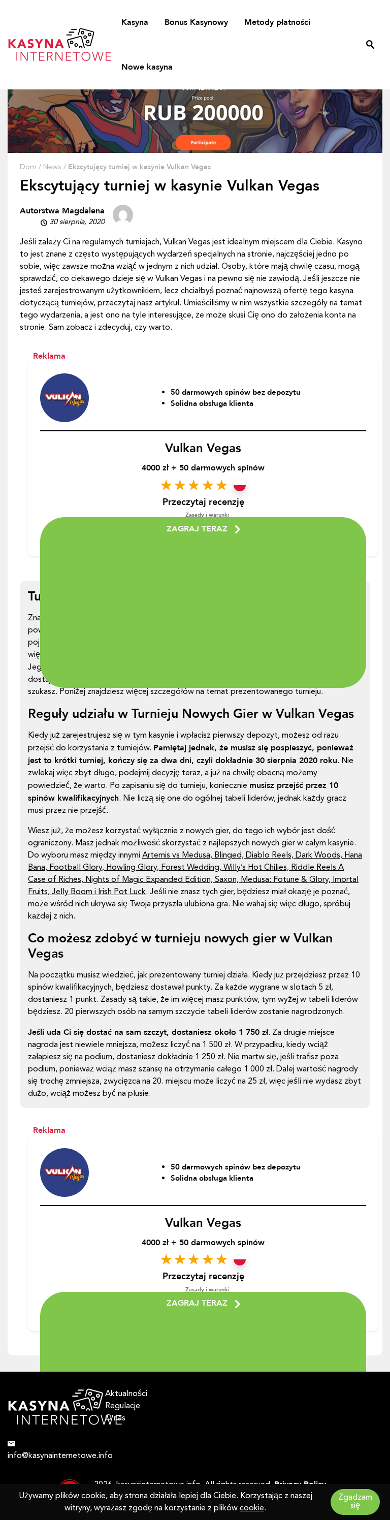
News (52, 167)
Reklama (49, 356)
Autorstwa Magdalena (62, 210)
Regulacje (122, 1406)
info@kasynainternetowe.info (49, 1456)
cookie (252, 1508)
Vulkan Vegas (203, 448)
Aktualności (126, 1394)
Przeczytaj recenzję (203, 502)
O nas (115, 1418)
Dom (28, 167)
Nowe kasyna (147, 67)
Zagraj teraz (197, 528)
